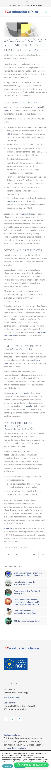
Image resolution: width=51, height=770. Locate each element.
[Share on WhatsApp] (25, 554)
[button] (31, 765)
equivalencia (26, 406)
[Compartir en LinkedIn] (34, 554)
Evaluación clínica (24, 55)
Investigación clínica (27, 532)
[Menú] (46, 12)
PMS (11, 535)
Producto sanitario (20, 535)
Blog (26, 1)
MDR (6, 535)
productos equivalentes (19, 393)
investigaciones (14, 201)
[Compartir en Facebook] (8, 554)
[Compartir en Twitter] (17, 554)
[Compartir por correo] (43, 554)
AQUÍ (45, 762)
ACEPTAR (8, 766)
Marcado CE (41, 532)
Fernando (26, 58)
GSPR (9, 134)
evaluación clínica (26, 214)
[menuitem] (26, 1)
